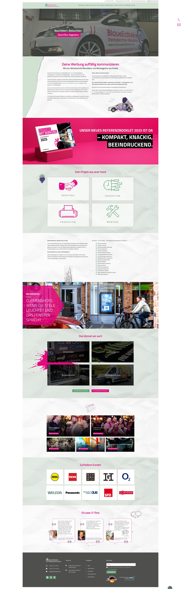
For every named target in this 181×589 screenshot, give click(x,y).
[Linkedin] (47, 577)
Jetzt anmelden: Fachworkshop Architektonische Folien (89, 445)
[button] (24, 305)
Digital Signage (100, 5)
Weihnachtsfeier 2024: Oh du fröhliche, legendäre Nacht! (120, 445)
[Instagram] (50, 577)
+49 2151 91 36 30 (110, 1)
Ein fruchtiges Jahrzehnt (55, 446)
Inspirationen (81, 5)
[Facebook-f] (54, 577)
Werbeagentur (75, 83)
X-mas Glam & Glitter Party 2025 (101, 428)
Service (116, 5)
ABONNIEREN (111, 572)
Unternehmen (127, 5)
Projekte (121, 5)
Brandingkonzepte (109, 5)
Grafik (94, 5)
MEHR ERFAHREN (54, 433)
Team (71, 73)
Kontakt (133, 5)
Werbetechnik (88, 5)
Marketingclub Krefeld (54, 428)
